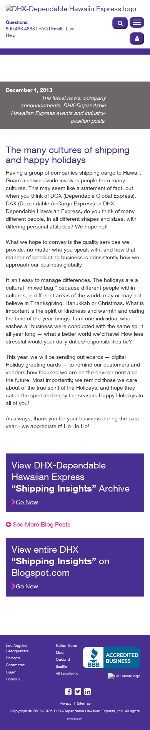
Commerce (15, 664)
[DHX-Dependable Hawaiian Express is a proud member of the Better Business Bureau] (111, 660)
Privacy (66, 703)
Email (56, 29)
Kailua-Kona (66, 645)
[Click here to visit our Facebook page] (121, 71)
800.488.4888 (20, 29)
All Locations (67, 673)
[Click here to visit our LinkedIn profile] (140, 71)
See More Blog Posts (40, 524)
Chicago (13, 657)
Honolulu (14, 679)
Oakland (63, 659)
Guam (11, 672)
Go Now (27, 501)
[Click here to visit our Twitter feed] (130, 71)
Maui (60, 652)
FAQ (43, 29)
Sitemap (84, 703)
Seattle (61, 666)
